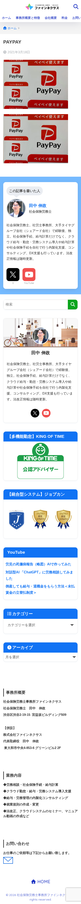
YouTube (29, 283)
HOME (43, 881)
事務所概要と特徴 (28, 17)
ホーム (6, 17)
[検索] (73, 304)
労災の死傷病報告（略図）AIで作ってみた (38, 564)
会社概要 (51, 17)
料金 (65, 17)
